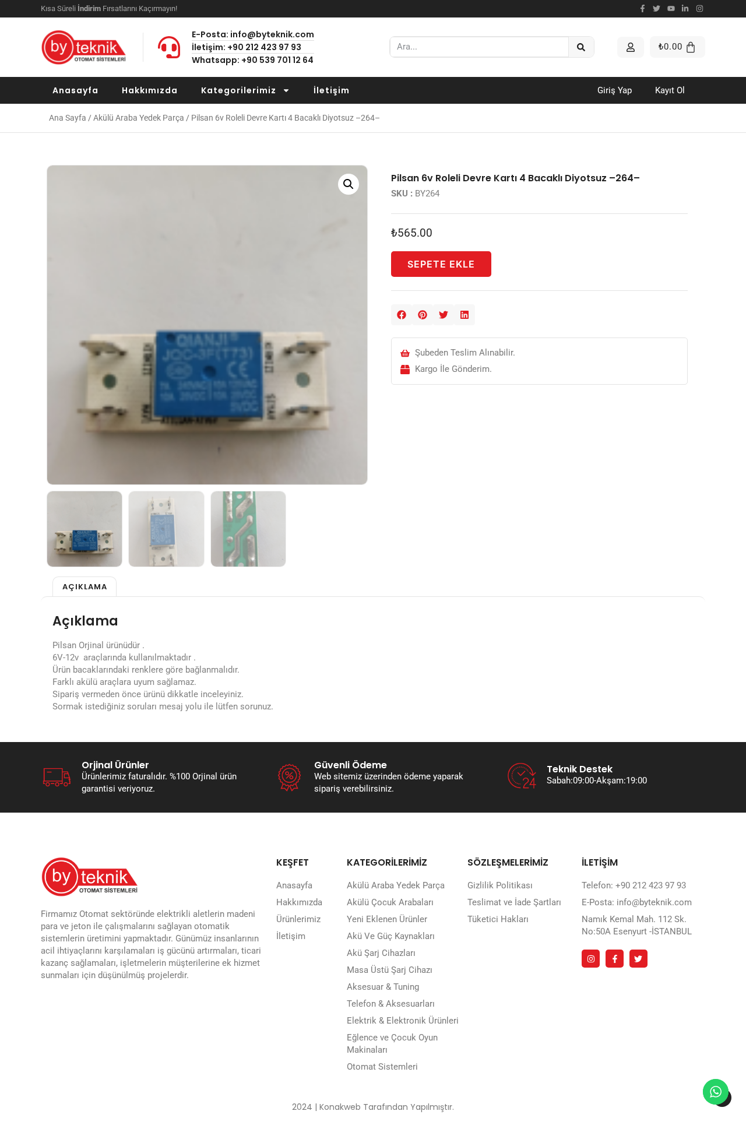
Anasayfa (75, 90)
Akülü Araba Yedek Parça (138, 117)
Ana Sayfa (67, 117)
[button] (348, 184)
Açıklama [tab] (84, 586)
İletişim (332, 90)
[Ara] (581, 47)
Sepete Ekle (441, 264)
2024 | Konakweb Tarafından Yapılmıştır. (373, 1107)
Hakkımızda (150, 90)
